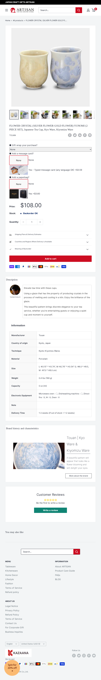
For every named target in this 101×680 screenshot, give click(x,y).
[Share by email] (90, 135)
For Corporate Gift (14, 627)
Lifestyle (9, 579)
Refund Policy (12, 614)
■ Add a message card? (21, 153)
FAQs (57, 575)
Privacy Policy (12, 610)
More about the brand (78, 476)
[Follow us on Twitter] (79, 655)
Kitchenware (11, 570)
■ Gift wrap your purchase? (23, 145)
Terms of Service (13, 588)
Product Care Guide (65, 570)
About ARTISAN (63, 566)
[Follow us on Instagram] (84, 655)
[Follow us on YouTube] (94, 655)
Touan (12, 135)
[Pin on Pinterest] (85, 135)
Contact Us (11, 623)
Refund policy (12, 592)
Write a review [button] (50, 510)
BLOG (58, 579)
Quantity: (14, 222)
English (10, 644)
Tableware (10, 566)
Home (7, 20)
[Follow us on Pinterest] (89, 655)
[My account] (88, 10)
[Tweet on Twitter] (75, 135)
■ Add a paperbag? (19, 177)
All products (18, 20)
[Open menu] (6, 10)
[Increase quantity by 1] (40, 222)
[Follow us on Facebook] (74, 655)
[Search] (78, 10)
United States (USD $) (30, 644)
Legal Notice (11, 606)
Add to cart (50, 258)
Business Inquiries (14, 632)
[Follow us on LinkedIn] (80, 135)
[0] (93, 10)
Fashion (9, 583)
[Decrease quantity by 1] (23, 222)
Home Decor (11, 575)
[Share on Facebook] (70, 135)
